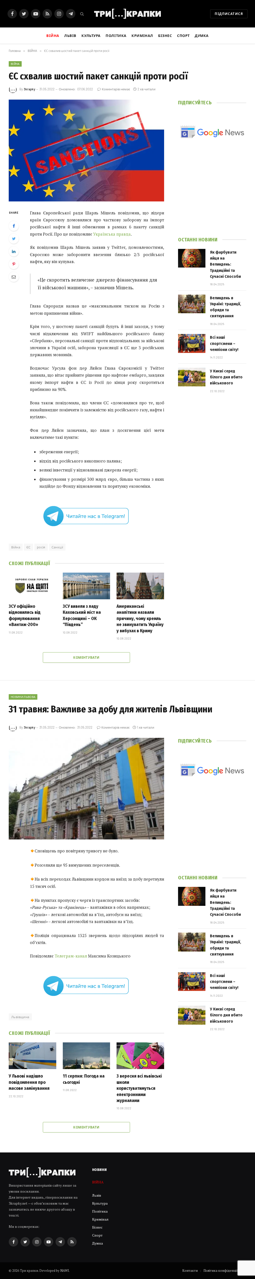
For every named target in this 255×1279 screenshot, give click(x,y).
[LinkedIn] (14, 251)
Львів (70, 35)
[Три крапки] (127, 13)
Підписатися (229, 14)
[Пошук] (81, 13)
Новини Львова (23, 696)
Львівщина (20, 1017)
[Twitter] (14, 239)
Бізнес (165, 35)
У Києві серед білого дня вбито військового (226, 377)
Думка (202, 35)
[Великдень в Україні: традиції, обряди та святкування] (191, 304)
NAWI (64, 1270)
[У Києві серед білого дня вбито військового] (191, 377)
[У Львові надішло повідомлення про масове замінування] (32, 1055)
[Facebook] (14, 226)
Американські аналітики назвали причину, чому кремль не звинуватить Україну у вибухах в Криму (140, 619)
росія (41, 547)
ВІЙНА (15, 63)
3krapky (29, 89)
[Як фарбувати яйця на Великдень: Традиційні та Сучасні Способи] (191, 258)
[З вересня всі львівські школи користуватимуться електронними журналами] (140, 1055)
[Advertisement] (212, 194)
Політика (116, 35)
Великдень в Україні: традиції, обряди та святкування (225, 307)
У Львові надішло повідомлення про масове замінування (29, 1082)
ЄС (28, 547)
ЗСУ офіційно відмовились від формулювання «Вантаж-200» (25, 615)
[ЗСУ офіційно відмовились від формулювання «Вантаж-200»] (32, 586)
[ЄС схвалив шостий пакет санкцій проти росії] (86, 150)
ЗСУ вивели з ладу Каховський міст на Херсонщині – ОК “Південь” (82, 615)
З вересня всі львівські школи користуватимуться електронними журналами (139, 1088)
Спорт (183, 35)
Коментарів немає (116, 89)
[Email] (14, 277)
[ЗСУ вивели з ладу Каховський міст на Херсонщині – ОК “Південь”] (86, 586)
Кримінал (142, 35)
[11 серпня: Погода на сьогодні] (86, 1055)
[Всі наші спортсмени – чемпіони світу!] (191, 343)
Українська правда (112, 234)
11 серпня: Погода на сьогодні (84, 1079)
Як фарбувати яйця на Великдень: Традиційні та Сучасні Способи (225, 264)
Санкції (57, 547)
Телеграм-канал (71, 956)
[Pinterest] (14, 264)
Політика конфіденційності (224, 1270)
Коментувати (86, 657)
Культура (91, 35)
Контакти (190, 1270)
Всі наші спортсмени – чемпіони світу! (224, 343)
